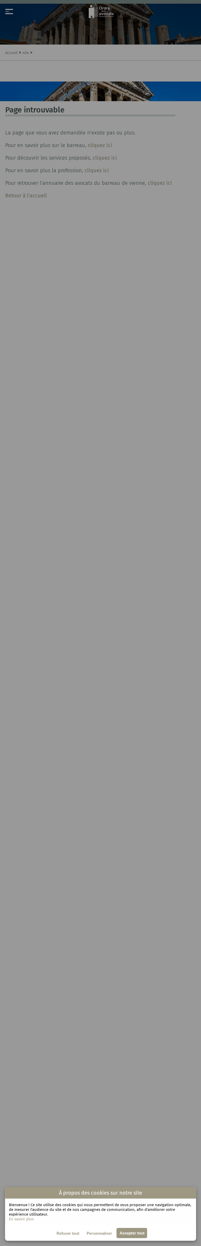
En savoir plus (21, 1219)
